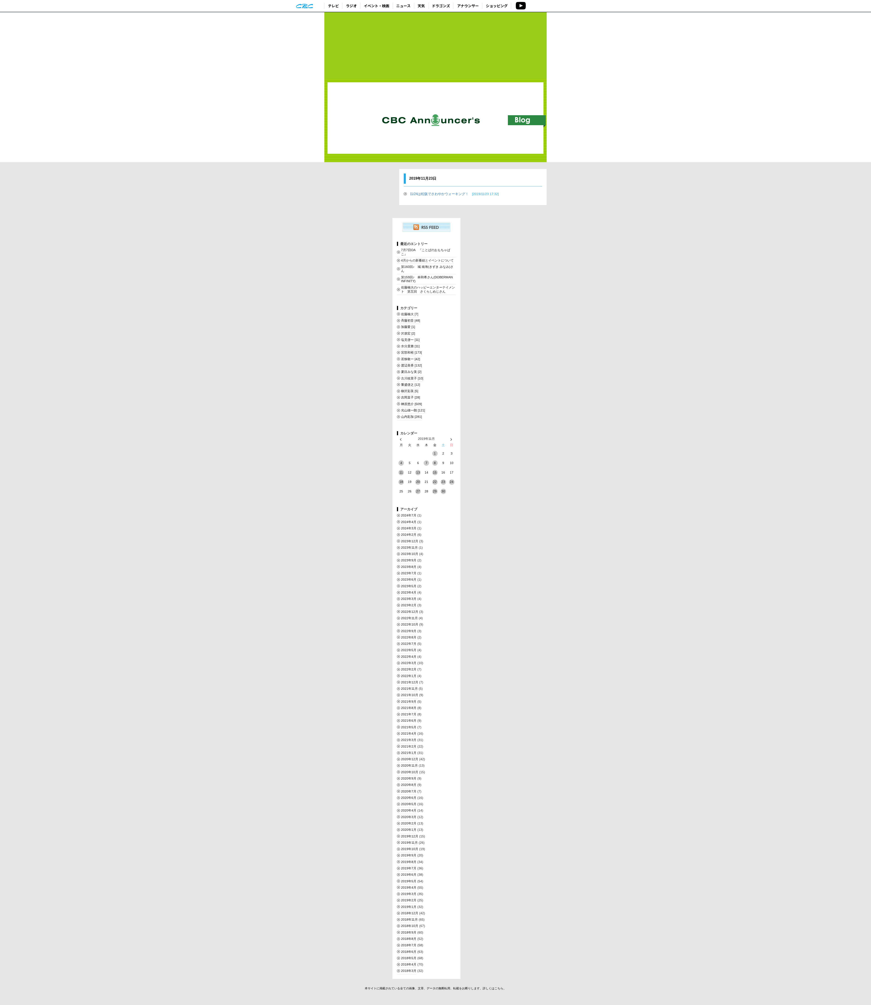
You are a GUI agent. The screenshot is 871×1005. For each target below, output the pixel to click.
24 (451, 482)
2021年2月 (408, 746)
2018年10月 (409, 926)
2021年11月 (409, 688)
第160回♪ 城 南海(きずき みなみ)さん (427, 268)
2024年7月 (408, 515)
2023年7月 (408, 573)
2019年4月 (408, 887)
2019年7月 (408, 868)
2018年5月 (408, 958)
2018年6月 (408, 952)
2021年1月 (408, 753)
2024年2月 (408, 534)
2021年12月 (409, 682)
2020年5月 (408, 804)
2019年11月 (409, 842)
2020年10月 (409, 772)
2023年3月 (408, 599)
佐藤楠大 (409, 314)
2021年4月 (408, 733)
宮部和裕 (411, 352)
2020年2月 (408, 823)
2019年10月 (409, 849)
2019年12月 (409, 836)
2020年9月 (408, 778)
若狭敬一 (410, 359)
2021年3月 (408, 740)
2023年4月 (408, 592)
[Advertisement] (435, 46)
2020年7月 (408, 791)
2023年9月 (408, 560)
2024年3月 (408, 528)
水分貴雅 (410, 346)
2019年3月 (408, 894)
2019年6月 (408, 874)
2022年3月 (408, 663)
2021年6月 (408, 720)
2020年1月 (408, 829)
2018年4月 (408, 964)
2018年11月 (409, 919)
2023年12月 (409, 541)
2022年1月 (408, 676)
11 (401, 472)
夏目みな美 (411, 372)
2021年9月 (408, 701)
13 (418, 472)
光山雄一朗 (413, 410)
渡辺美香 (411, 365)
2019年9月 (408, 855)
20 (418, 482)
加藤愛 (408, 327)
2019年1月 (408, 907)
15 (435, 472)
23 (443, 482)
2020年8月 (408, 785)
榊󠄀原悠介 (411, 404)
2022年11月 (409, 618)
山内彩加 (411, 416)
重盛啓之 (410, 384)
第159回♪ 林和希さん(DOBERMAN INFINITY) (427, 279)
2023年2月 (408, 605)
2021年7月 (408, 714)
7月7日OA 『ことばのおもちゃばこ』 (425, 252)
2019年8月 (408, 862)
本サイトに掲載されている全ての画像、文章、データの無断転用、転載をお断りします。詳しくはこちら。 (435, 988)
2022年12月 (409, 612)
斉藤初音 (410, 320)
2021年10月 (409, 695)
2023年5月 (408, 586)
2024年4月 (408, 522)
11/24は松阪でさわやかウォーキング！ (454, 194)
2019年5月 (408, 881)
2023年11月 (409, 547)
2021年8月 (408, 708)
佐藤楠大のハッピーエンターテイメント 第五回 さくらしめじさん (428, 289)
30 (443, 491)
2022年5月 (408, 650)
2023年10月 (409, 554)
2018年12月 (409, 913)
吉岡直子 (410, 397)
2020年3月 (408, 817)
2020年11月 (409, 765)
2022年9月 (408, 631)
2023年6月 (408, 579)
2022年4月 (408, 656)
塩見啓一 (410, 340)
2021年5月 (408, 727)
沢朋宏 (408, 333)
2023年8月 (408, 567)
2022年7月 (408, 644)
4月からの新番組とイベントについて (427, 260)
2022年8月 (408, 637)
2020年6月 (408, 798)
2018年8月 (408, 939)
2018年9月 (408, 932)
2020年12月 (409, 759)
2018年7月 (408, 945)
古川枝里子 (412, 378)
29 (435, 491)
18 (401, 482)
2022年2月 (408, 669)
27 (418, 491)
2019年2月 (408, 900)
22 (435, 482)
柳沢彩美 (409, 391)
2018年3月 (408, 971)
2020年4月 (408, 810)
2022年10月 (409, 624)
